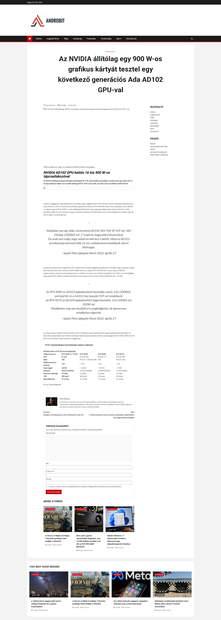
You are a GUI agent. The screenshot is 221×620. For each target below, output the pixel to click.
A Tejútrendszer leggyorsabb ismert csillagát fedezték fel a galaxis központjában (46, 604)
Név (48, 463)
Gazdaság (77, 39)
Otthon (39, 39)
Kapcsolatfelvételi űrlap (159, 146)
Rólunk (152, 143)
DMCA (152, 149)
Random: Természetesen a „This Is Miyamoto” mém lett (63, 413)
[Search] (191, 39)
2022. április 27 (106, 253)
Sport (118, 39)
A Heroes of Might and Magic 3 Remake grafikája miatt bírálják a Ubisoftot (57, 538)
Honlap (48, 479)
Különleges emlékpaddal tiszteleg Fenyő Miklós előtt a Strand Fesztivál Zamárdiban (171, 604)
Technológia (106, 39)
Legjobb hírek (53, 39)
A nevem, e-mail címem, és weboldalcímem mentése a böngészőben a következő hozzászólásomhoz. (85, 486)
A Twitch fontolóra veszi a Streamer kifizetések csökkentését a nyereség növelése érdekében (111, 415)
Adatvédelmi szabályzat (159, 155)
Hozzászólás (51, 433)
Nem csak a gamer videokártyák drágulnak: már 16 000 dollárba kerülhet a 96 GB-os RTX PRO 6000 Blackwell (88, 541)
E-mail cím (50, 471)
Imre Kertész (50, 105)
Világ (66, 39)
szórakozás (131, 39)
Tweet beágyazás (55, 384)
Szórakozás (159, 574)
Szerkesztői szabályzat (158, 152)
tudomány (91, 39)
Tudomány (35, 574)
